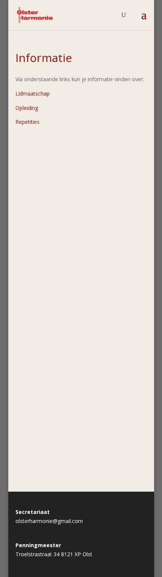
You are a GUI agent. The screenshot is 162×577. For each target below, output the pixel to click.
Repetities (27, 121)
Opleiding (26, 107)
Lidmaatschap (32, 93)
